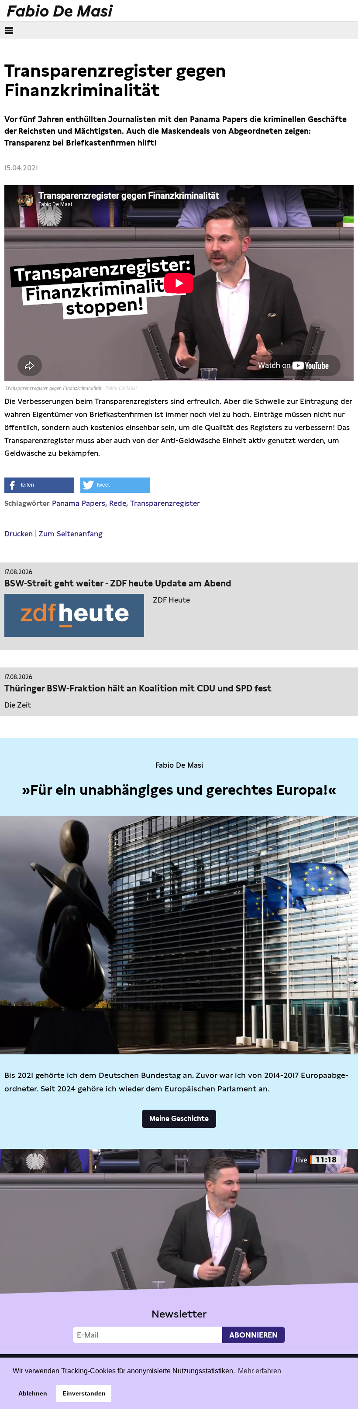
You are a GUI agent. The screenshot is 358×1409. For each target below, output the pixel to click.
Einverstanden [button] (84, 1393)
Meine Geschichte (179, 1118)
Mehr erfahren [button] (259, 1371)
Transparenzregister (165, 503)
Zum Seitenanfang (70, 533)
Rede (117, 503)
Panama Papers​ (78, 503)
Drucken (18, 533)
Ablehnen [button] (32, 1393)
